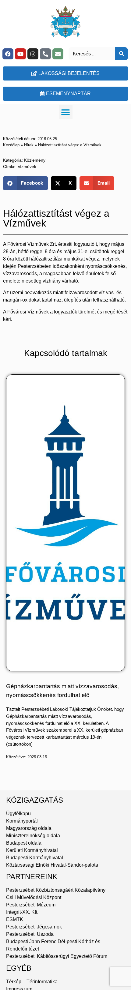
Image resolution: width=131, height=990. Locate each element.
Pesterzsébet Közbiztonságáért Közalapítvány (55, 890)
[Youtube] (20, 53)
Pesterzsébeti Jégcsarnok (34, 926)
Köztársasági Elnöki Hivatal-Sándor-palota (52, 865)
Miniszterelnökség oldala (33, 835)
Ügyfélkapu (18, 813)
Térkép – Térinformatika (32, 981)
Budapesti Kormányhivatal (34, 857)
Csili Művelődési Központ (33, 897)
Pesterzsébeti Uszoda (30, 934)
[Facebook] (7, 53)
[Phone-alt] (45, 53)
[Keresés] (121, 53)
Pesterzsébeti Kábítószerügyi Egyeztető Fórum (56, 956)
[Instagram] (32, 53)
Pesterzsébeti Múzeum (30, 904)
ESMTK (14, 919)
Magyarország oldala (28, 828)
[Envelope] (57, 53)
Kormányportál (22, 820)
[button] (66, 112)
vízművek (27, 166)
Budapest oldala (23, 843)
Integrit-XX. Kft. (22, 912)
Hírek (29, 145)
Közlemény (34, 160)
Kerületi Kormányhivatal (32, 850)
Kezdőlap (11, 145)
